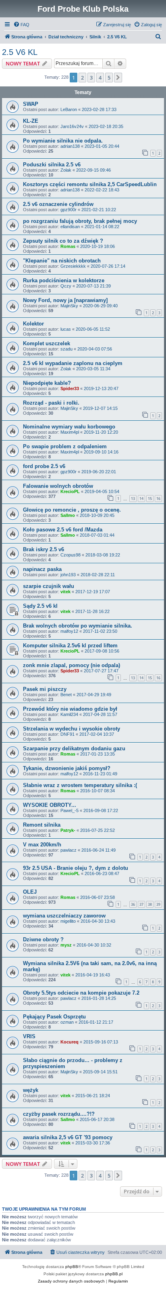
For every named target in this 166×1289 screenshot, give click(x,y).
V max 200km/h (42, 845)
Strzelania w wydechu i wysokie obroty (71, 729)
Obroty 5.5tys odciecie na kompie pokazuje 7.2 (81, 993)
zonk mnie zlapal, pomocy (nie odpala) (71, 665)
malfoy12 (69, 631)
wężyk (30, 1090)
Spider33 (69, 388)
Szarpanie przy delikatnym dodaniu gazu (74, 748)
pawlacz (68, 850)
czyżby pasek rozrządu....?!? (59, 1114)
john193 (68, 574)
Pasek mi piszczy (44, 689)
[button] (118, 77)
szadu (66, 348)
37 (141, 904)
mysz (66, 945)
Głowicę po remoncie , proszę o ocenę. (72, 510)
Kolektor (33, 324)
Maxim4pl (69, 432)
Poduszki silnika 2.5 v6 (52, 165)
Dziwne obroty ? (43, 939)
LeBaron (68, 109)
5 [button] (109, 77)
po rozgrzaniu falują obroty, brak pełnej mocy (80, 221)
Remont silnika (41, 825)
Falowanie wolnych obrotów (58, 486)
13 (133, 498)
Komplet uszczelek (46, 343)
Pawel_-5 (69, 810)
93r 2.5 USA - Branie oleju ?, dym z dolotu (75, 868)
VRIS (29, 1036)
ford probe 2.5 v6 (44, 466)
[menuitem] (21, 24)
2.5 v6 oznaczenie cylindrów (58, 204)
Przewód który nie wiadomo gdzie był (70, 709)
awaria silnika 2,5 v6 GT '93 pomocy (67, 1137)
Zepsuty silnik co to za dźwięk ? (63, 241)
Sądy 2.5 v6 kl (40, 606)
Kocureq (69, 1041)
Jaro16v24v (72, 126)
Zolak (65, 170)
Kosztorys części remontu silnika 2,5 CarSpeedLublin (90, 184)
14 (141, 498)
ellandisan (70, 226)
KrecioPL (70, 491)
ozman (67, 1022)
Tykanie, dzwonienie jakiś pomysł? (66, 768)
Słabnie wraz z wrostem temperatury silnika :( (80, 785)
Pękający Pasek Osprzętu (54, 1017)
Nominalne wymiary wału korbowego (69, 427)
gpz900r (68, 209)
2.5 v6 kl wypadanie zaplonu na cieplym (72, 363)
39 (158, 904)
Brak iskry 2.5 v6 (43, 549)
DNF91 (67, 734)
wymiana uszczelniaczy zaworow (64, 916)
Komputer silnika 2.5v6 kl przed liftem (70, 645)
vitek (65, 591)
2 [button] (82, 77)
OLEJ (30, 892)
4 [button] (100, 77)
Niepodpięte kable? (47, 383)
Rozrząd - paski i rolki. (51, 403)
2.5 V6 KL (19, 52)
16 (158, 498)
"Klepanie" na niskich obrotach (62, 261)
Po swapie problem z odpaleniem (65, 446)
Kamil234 (69, 714)
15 (150, 498)
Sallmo (67, 515)
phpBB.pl (113, 1274)
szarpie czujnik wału (48, 586)
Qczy (65, 285)
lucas (65, 329)
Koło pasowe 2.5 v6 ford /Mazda (62, 530)
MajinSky (69, 305)
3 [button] (91, 77)
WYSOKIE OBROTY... (49, 805)
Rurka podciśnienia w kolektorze (63, 280)
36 (133, 904)
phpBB (71, 1266)
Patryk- (67, 830)
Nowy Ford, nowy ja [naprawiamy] (65, 300)
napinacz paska (42, 569)
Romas (67, 246)
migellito (68, 921)
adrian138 (70, 146)
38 (150, 904)
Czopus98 (70, 554)
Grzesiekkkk (73, 266)
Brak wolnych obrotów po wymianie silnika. (77, 626)
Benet (66, 694)
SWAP (30, 104)
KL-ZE (30, 121)
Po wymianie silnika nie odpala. (63, 141)
